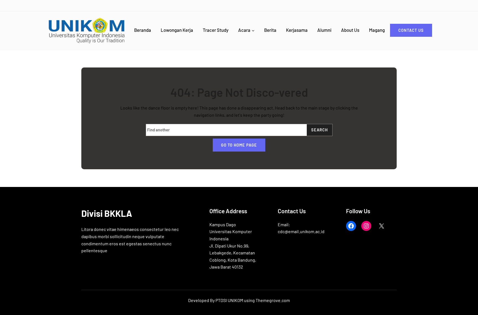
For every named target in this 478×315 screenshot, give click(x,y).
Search (319, 129)
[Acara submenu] (253, 30)
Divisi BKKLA (106, 213)
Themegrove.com (273, 300)
